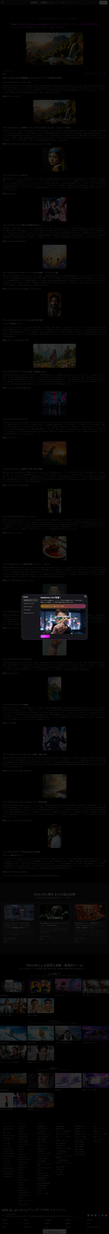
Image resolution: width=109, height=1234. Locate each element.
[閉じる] (85, 596)
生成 (44, 636)
